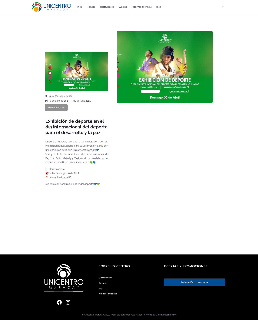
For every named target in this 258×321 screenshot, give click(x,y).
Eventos (123, 7)
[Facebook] (59, 302)
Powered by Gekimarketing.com (159, 314)
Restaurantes (107, 7)
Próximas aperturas (142, 7)
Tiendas (91, 7)
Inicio (79, 7)
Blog (158, 7)
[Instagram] (67, 302)
